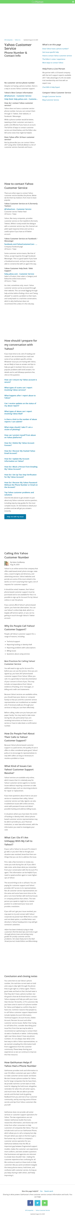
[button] (73, 1)
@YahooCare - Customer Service (17, 96)
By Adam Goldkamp (17, 562)
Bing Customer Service (50, 100)
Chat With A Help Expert (51, 87)
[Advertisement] (21, 165)
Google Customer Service (51, 96)
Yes (41, 1191)
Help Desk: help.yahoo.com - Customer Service (21, 99)
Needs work (48, 1191)
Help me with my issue (15, 517)
